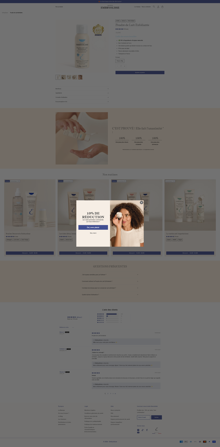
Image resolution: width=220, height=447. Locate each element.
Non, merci (93, 233)
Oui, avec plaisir (93, 227)
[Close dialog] (141, 202)
